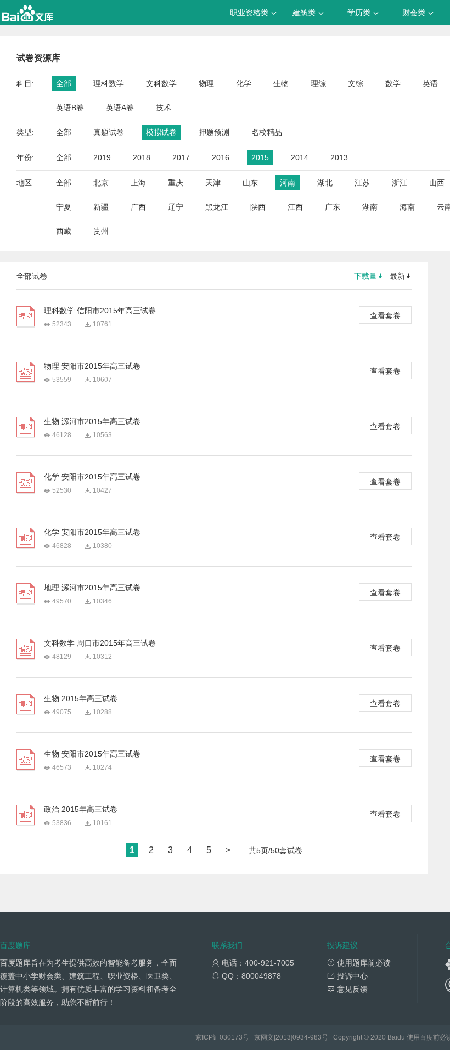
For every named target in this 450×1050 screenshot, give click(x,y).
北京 (101, 182)
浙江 (399, 182)
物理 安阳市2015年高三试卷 (92, 366)
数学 (393, 83)
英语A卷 (120, 107)
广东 (332, 206)
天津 (213, 182)
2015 (260, 157)
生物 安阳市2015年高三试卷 (92, 753)
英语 (430, 83)
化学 (243, 83)
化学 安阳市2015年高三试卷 (92, 476)
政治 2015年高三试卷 (80, 809)
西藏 (63, 231)
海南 (407, 206)
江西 (295, 206)
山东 (250, 182)
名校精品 (266, 132)
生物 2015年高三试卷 (80, 698)
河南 (287, 182)
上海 (138, 182)
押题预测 (214, 132)
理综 (318, 83)
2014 (299, 157)
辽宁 (175, 206)
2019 (102, 157)
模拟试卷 (161, 132)
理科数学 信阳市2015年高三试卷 (100, 310)
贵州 (101, 231)
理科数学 (108, 83)
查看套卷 (385, 315)
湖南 (370, 206)
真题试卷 (108, 132)
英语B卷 (70, 107)
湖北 (325, 182)
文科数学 (161, 83)
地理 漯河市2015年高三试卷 (92, 587)
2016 (220, 157)
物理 (206, 83)
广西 (138, 206)
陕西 (258, 206)
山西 (437, 182)
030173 (231, 1037)
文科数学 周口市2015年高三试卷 (100, 643)
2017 (181, 157)
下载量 (365, 276)
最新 (397, 276)
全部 (63, 83)
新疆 (101, 206)
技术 (163, 107)
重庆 (175, 182)
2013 (339, 157)
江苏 (362, 182)
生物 (281, 83)
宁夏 (63, 206)
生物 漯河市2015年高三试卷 (92, 421)
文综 (355, 83)
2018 (141, 157)
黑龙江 (216, 206)
